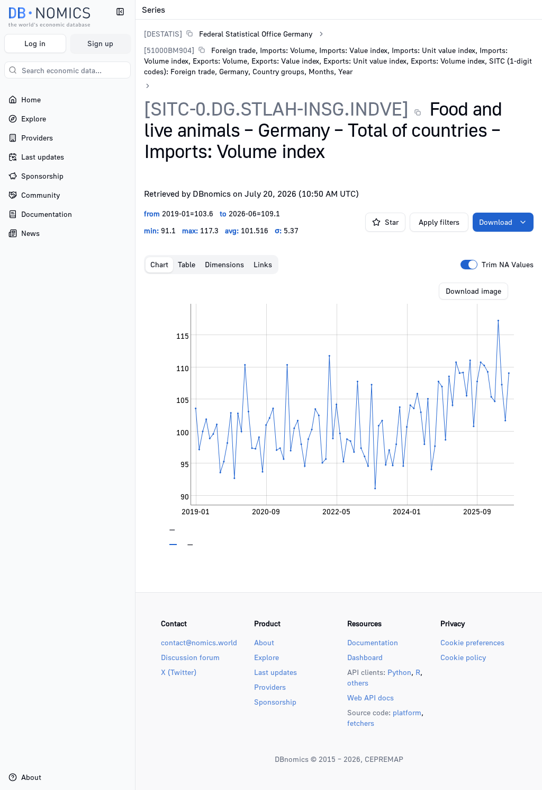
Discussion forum (190, 657)
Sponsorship (275, 701)
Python (399, 672)
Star (392, 221)
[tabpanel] (339, 414)
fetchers (360, 722)
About (264, 642)
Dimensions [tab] (224, 264)
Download (495, 221)
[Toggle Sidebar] (135, 395)
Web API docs (370, 697)
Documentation (372, 642)
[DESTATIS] (163, 33)
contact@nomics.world (199, 642)
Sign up (100, 43)
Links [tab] (263, 264)
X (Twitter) (178, 672)
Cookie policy (463, 657)
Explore (266, 657)
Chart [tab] (159, 264)
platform (407, 712)
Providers (270, 686)
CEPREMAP (384, 758)
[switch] (468, 264)
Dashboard (365, 657)
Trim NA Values (508, 264)
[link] (228, 33)
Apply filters (439, 221)
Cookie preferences (472, 642)
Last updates (275, 672)
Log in (35, 43)
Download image (473, 290)
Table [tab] (186, 264)
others (357, 682)
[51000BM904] (169, 50)
